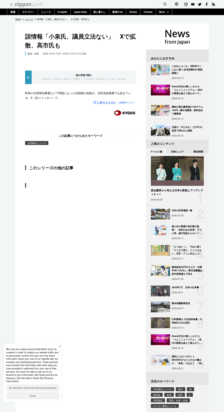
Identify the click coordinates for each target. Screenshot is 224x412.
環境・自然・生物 (178, 400)
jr (189, 394)
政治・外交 (33, 53)
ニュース (46, 12)
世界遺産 (158, 400)
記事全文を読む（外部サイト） (116, 102)
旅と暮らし (99, 12)
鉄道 (169, 394)
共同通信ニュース (37, 143)
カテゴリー (28, 12)
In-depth (62, 12)
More (163, 12)
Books (133, 12)
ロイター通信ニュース (164, 406)
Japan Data (80, 12)
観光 (180, 389)
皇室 (180, 394)
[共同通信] (124, 112)
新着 (12, 12)
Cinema (148, 12)
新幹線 (156, 394)
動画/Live (117, 12)
